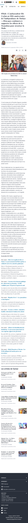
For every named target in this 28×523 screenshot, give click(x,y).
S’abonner (22, 2)
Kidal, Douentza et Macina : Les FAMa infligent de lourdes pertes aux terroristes (13, 351)
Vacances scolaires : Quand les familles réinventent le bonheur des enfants (13, 310)
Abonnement (4, 481)
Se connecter (6, 486)
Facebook (5, 508)
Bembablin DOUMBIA (11, 42)
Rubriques (3, 477)
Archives (4, 494)
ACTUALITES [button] (12, 6)
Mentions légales (5, 496)
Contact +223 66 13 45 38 (7, 500)
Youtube (5, 512)
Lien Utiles (3, 493)
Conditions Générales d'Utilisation (9, 497)
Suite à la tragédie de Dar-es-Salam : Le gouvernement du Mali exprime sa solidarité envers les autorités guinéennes (13, 261)
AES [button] (18, 6)
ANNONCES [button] (23, 6)
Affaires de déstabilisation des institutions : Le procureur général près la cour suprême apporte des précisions (12, 329)
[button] (6, 6)
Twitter (4, 510)
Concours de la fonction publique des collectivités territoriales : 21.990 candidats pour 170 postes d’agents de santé (13, 283)
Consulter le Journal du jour (9, 489)
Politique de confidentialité (7, 499)
